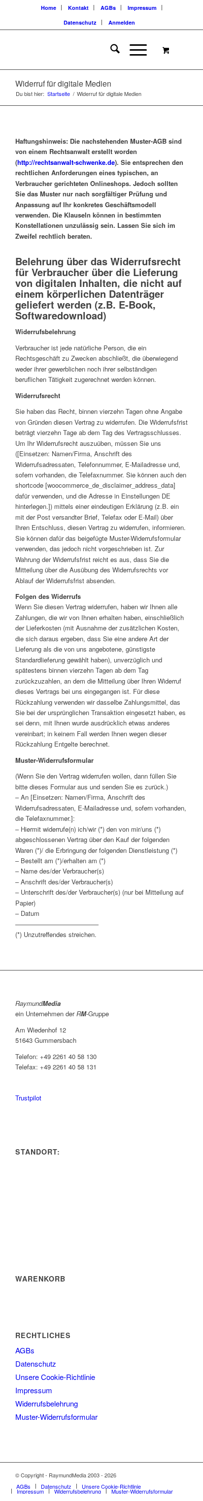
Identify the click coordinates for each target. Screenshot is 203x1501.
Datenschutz (80, 22)
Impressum (142, 7)
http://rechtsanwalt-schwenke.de (66, 162)
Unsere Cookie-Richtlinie (55, 1377)
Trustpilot (28, 1097)
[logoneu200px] (84, 49)
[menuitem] (49, 7)
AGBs (108, 7)
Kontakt (78, 7)
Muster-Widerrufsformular (56, 1416)
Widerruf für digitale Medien (63, 83)
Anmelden (121, 22)
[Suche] (110, 49)
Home (48, 7)
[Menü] (133, 49)
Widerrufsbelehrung (46, 1403)
